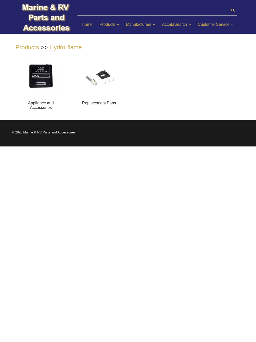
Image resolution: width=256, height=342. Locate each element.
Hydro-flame (66, 47)
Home (87, 24)
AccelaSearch (174, 24)
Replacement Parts (99, 103)
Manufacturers (138, 24)
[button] (233, 11)
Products (107, 24)
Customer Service (214, 24)
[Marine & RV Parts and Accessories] (47, 18)
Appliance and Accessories (41, 105)
